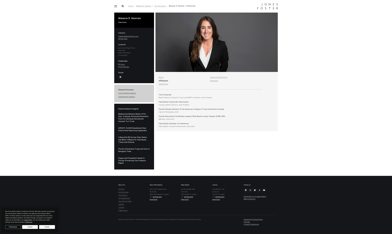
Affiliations (163, 81)
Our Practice (122, 195)
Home (130, 6)
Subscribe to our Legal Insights (255, 196)
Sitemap (247, 222)
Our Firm (121, 189)
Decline (30, 227)
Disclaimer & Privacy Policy (253, 219)
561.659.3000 (157, 197)
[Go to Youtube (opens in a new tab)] (264, 190)
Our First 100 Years (124, 201)
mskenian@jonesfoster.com (128, 36)
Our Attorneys (160, 6)
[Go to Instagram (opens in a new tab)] (250, 190)
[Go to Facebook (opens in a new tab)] (255, 190)
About (161, 77)
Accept (47, 227)
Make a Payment (249, 199)
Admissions (163, 84)
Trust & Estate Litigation (127, 93)
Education (214, 81)
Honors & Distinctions (219, 77)
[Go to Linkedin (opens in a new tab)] (120, 77)
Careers (121, 204)
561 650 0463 (122, 39)
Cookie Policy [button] (28, 220)
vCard (122, 64)
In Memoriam (123, 210)
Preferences (13, 227)
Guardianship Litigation (126, 97)
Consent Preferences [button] (251, 224)
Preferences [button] (28, 222)
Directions (153, 199)
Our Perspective (124, 198)
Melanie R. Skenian (143, 6)
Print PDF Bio (124, 67)
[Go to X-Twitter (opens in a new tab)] (259, 190)
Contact (121, 207)
